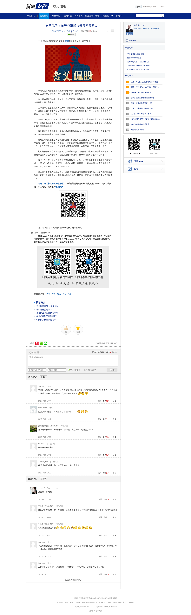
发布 (112, 370)
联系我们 (85, 602)
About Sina (69, 602)
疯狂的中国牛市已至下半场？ (142, 114)
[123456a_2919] (33, 467)
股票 (64, 294)
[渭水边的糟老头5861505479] (33, 431)
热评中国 (68, 16)
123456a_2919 (43, 462)
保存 (100, 343)
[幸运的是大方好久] (33, 493)
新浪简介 (60, 602)
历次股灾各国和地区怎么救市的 (143, 98)
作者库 (119, 16)
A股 (69, 294)
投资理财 (89, 16)
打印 (107, 343)
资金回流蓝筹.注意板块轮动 (48, 306)
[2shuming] (33, 392)
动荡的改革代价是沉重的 (47, 313)
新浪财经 (146, 7)
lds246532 (41, 444)
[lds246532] (33, 449)
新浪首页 (154, 7)
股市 (59, 294)
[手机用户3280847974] (33, 511)
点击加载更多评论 (73, 580)
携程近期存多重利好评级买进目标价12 (145, 119)
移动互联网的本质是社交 (140, 124)
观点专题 (56, 16)
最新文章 (129, 48)
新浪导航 (162, 7)
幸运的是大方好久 (45, 488)
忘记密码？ (92, 370)
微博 (67, 41)
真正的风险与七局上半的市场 (138, 69)
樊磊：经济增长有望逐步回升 (142, 103)
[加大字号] (112, 31)
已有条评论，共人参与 (104, 352)
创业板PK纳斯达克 (134, 58)
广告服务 (77, 602)
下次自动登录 (75, 370)
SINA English (112, 602)
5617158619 (42, 408)
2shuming (41, 386)
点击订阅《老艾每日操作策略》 (51, 184)
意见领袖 (44, 16)
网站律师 (102, 602)
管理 (97, 16)
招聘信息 (93, 602)
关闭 (115, 343)
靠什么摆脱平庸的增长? (46, 316)
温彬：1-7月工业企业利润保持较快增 (144, 82)
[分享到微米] (37, 343)
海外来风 (78, 16)
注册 (85, 370)
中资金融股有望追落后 (135, 54)
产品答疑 (131, 602)
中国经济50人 (108, 16)
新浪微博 (132, 41)
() (78, 31)
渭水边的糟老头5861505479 (48, 426)
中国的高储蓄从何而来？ (47, 320)
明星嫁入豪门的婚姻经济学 (141, 92)
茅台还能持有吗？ (44, 310)
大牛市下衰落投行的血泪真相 (142, 108)
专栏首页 (31, 16)
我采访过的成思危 (137, 130)
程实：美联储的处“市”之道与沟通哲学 (145, 87)
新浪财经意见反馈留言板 (83, 598)
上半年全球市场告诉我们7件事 (138, 66)
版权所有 (99, 611)
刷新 (43, 377)
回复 (114, 401)
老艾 (72, 31)
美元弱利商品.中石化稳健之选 (138, 62)
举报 (99, 401)
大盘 (54, 294)
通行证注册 (122, 602)
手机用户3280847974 (45, 506)
